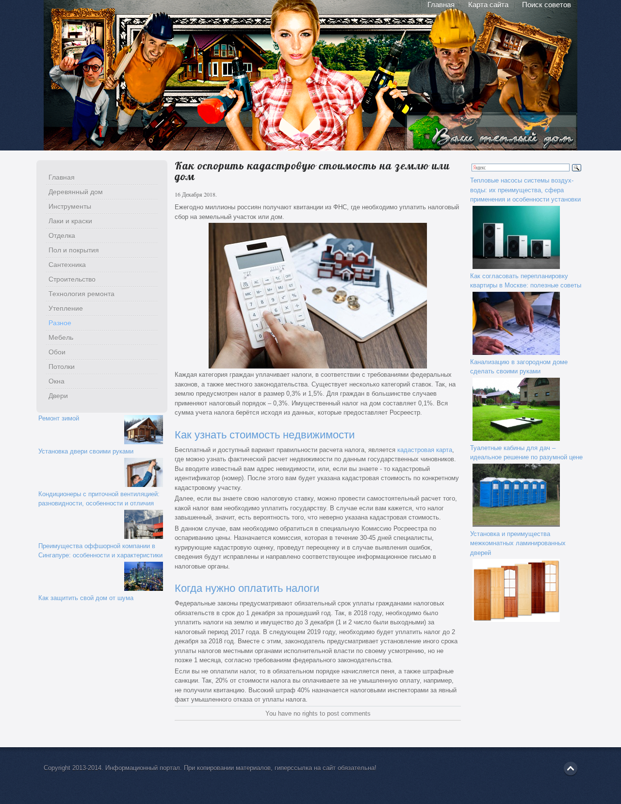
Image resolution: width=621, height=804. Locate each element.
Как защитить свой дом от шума (85, 598)
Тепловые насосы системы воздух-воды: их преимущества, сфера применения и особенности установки (525, 190)
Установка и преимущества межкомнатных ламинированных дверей (518, 543)
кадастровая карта (424, 449)
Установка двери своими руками (85, 451)
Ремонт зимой (58, 418)
